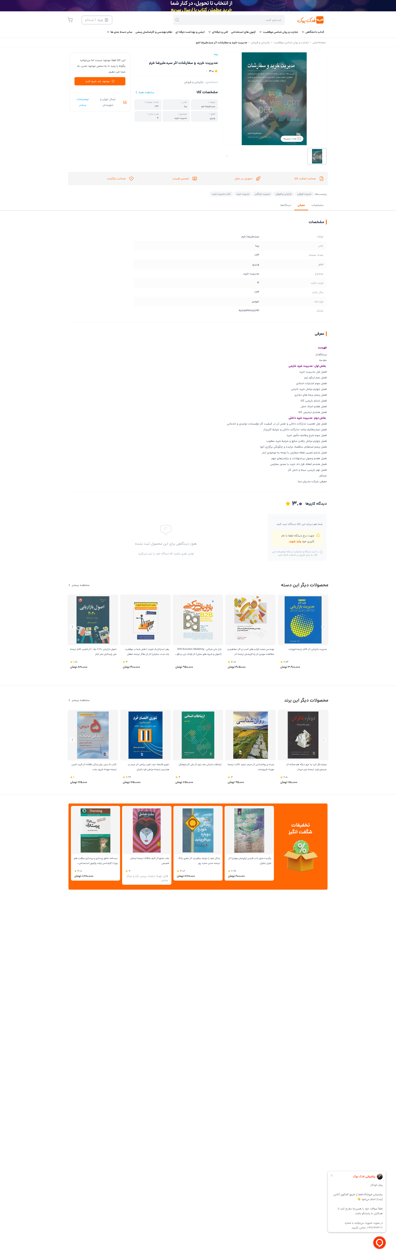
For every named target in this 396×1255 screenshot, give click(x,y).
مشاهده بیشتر (81, 585)
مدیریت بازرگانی (262, 194)
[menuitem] (312, 32)
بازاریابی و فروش (194, 82)
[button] (72, 626)
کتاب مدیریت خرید (221, 194)
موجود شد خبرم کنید (97, 81)
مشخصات (317, 205)
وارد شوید (295, 541)
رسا (216, 54)
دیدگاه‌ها (285, 205)
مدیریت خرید (242, 194)
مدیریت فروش (304, 194)
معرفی (301, 205)
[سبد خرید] (70, 20)
